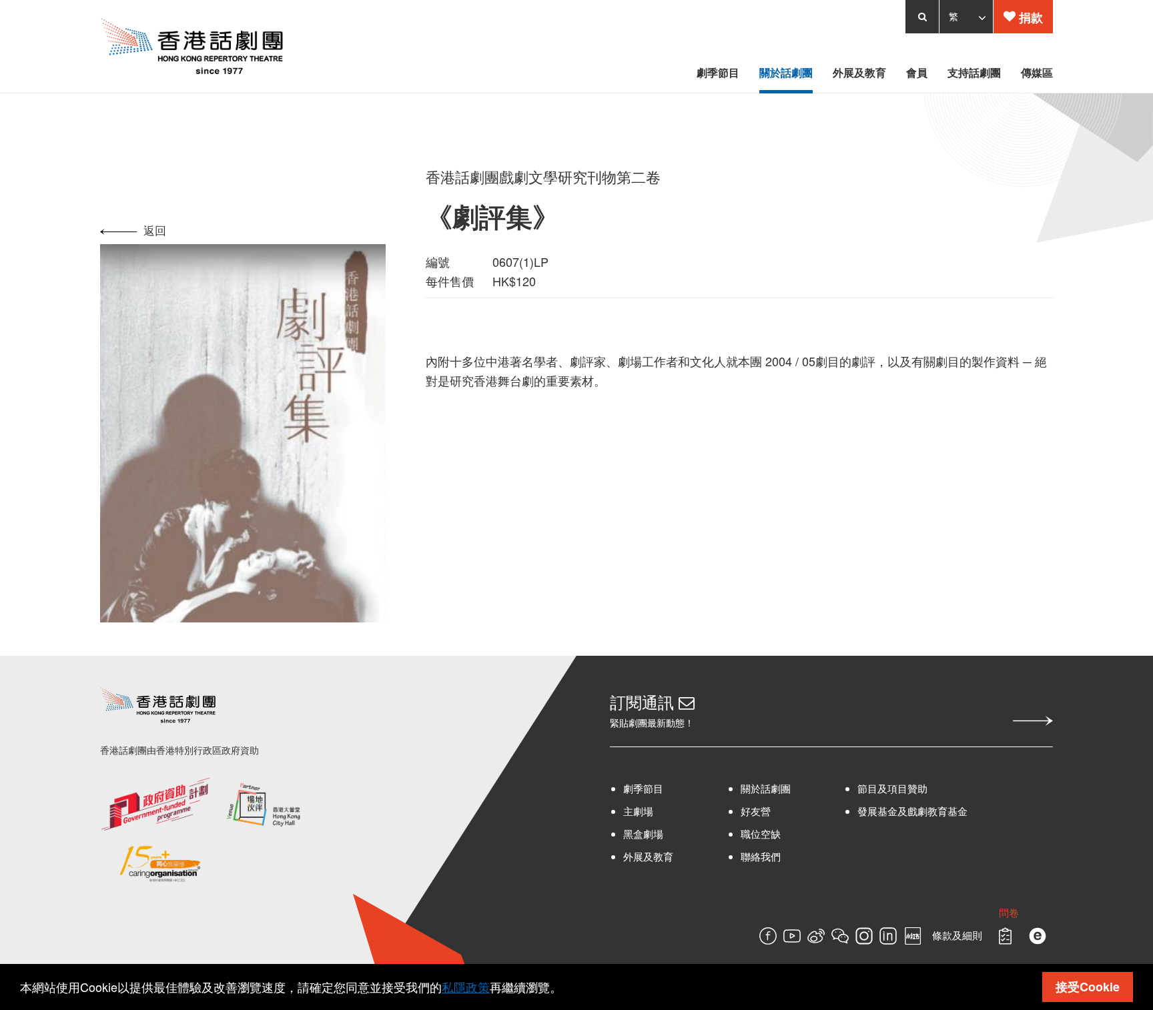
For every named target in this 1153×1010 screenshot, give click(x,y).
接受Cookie (1088, 986)
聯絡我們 (781, 920)
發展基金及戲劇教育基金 (955, 874)
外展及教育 (648, 920)
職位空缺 (781, 897)
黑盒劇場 (643, 897)
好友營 (776, 874)
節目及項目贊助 (935, 852)
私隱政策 (466, 986)
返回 (74, 229)
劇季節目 (643, 852)
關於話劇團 (786, 852)
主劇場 (638, 874)
